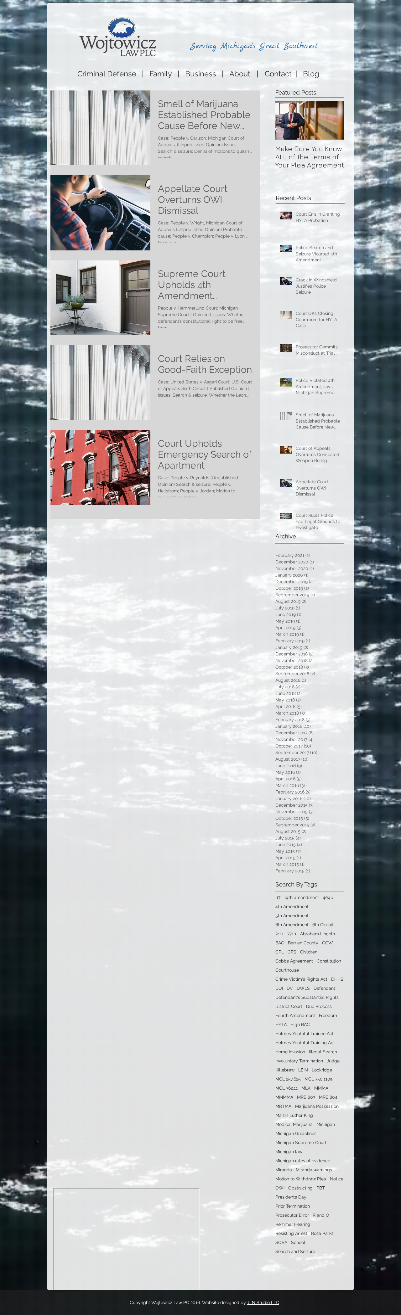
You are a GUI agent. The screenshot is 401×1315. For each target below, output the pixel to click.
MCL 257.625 (288, 1078)
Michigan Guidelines (295, 1133)
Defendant (324, 988)
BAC (279, 942)
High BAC (300, 1024)
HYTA (281, 1024)
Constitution (329, 960)
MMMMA (284, 1097)
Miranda (283, 1169)
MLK (305, 1088)
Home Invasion (290, 1051)
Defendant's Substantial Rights (307, 997)
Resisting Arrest (291, 1233)
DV (290, 988)
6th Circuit (322, 924)
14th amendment (301, 897)
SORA (281, 1242)
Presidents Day (290, 1196)
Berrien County (303, 942)
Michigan (325, 1124)
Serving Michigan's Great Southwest (254, 46)
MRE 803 (306, 1097)
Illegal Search (323, 1051)
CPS (292, 951)
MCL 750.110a (319, 1078)
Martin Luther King (294, 1115)
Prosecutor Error (292, 1215)
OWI (279, 1187)
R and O (321, 1215)
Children (308, 951)
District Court (288, 1006)
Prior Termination (292, 1206)
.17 (277, 897)
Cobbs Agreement (294, 960)
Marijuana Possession (317, 1106)
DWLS (303, 988)
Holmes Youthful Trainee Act (304, 1033)
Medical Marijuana (294, 1124)
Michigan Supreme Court (300, 1142)
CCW (327, 942)
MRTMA (283, 1106)
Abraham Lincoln (317, 933)
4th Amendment (292, 906)
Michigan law (288, 1151)
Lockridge (322, 1069)
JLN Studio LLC (263, 1302)
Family (160, 73)
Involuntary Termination (299, 1060)
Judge (333, 1060)
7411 (279, 933)
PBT (320, 1187)
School (298, 1242)
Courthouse (287, 970)
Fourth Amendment (295, 1015)
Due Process (319, 1006)
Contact (280, 73)
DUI (279, 988)
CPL (279, 951)
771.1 (291, 933)
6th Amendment (292, 924)
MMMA (321, 1088)
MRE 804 (328, 1097)
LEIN (303, 1069)
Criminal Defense (106, 73)
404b (328, 897)
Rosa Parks (322, 1233)
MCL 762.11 (286, 1088)
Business (200, 73)
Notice (336, 1178)
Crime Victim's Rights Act (301, 979)
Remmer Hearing (292, 1224)
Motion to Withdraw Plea (300, 1178)
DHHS (337, 979)
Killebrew (284, 1069)
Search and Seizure (295, 1251)
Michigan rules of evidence (302, 1160)
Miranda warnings (314, 1169)
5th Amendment (292, 915)
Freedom (328, 1015)
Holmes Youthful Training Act (305, 1042)
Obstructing (300, 1187)
